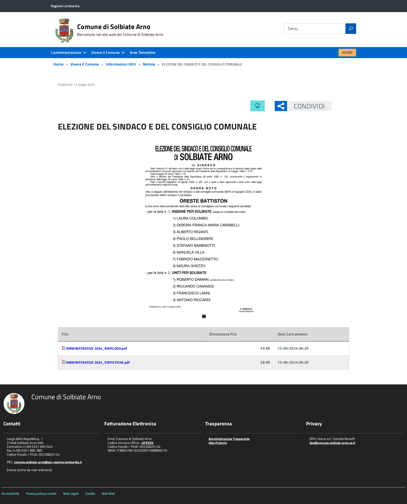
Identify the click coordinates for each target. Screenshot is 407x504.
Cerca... (293, 29)
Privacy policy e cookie (41, 493)
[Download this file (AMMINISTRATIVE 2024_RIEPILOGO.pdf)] (64, 348)
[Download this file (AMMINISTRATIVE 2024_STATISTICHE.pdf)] (64, 362)
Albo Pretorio (218, 442)
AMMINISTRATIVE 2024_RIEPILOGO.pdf (96, 348)
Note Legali (71, 493)
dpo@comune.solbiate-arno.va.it (332, 442)
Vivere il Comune (105, 52)
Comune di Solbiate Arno (120, 30)
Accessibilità (10, 493)
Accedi (347, 52)
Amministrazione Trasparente (229, 438)
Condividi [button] (309, 106)
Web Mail (108, 493)
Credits (90, 493)
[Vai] (351, 28)
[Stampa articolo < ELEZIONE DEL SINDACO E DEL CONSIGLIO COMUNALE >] (257, 106)
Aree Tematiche (142, 52)
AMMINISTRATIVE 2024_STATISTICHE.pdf (98, 362)
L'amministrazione (66, 52)
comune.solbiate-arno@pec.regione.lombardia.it (48, 462)
